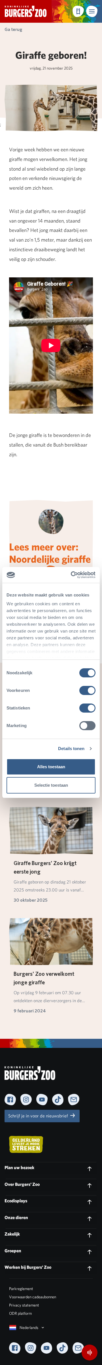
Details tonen (71, 748)
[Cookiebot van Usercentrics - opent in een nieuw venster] (71, 575)
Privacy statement (24, 1305)
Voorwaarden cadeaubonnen (32, 1296)
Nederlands (29, 1327)
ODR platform (20, 1313)
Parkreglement (21, 1288)
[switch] (87, 690)
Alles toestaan (51, 766)
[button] (91, 11)
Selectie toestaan (51, 785)
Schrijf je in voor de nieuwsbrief (38, 1116)
